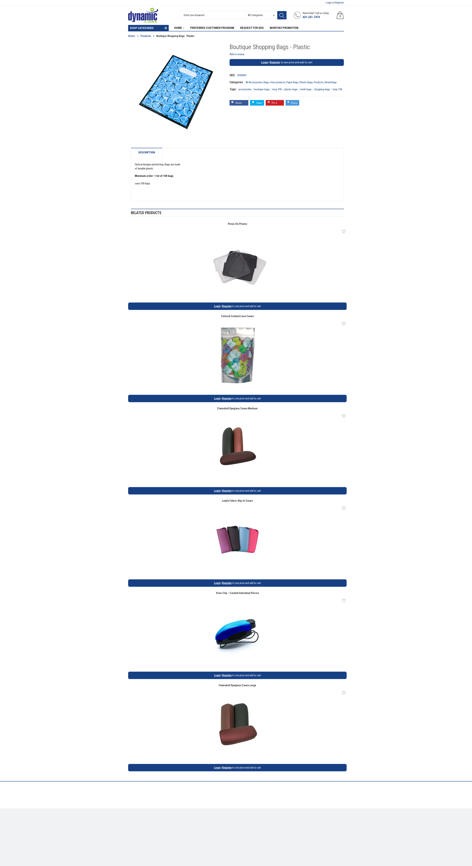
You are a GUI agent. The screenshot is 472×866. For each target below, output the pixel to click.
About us (188, 822)
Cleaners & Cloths (138, 822)
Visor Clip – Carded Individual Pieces (237, 593)
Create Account (248, 822)
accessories (246, 89)
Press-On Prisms (237, 224)
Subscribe (335, 823)
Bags (266, 82)
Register (339, 2)
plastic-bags (292, 89)
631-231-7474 (311, 17)
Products (319, 82)
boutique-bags (263, 89)
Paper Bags (292, 82)
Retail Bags (331, 82)
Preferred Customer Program (200, 838)
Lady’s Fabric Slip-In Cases (237, 500)
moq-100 (278, 89)
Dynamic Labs (245, 845)
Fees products (277, 82)
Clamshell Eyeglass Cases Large (237, 685)
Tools (131, 827)
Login (329, 2)
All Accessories (254, 82)
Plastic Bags (306, 82)
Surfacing (134, 832)
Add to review (237, 54)
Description (146, 152)
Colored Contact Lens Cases (237, 316)
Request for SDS (192, 832)
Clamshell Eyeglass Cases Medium (237, 408)
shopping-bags (323, 89)
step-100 (337, 89)
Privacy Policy (191, 827)
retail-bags (307, 89)
